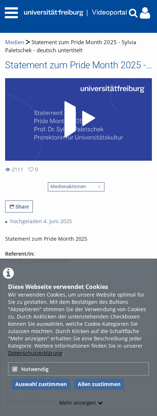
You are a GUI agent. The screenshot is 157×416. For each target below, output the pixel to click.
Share (21, 206)
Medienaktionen (68, 186)
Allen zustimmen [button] (99, 384)
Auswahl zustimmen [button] (41, 384)
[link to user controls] (145, 13)
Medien (14, 42)
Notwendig (35, 369)
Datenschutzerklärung (35, 353)
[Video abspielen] (78, 119)
